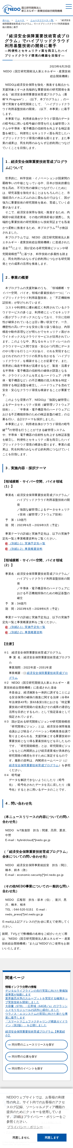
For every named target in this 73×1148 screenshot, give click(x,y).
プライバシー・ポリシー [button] (25, 1127)
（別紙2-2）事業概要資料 (25, 632)
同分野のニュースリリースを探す (33, 1044)
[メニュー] (69, 6)
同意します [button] (52, 1137)
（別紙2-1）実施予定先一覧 (27, 627)
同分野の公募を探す (24, 1056)
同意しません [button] (21, 1137)
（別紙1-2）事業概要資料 (25, 548)
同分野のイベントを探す (27, 1068)
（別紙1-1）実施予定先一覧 (27, 543)
